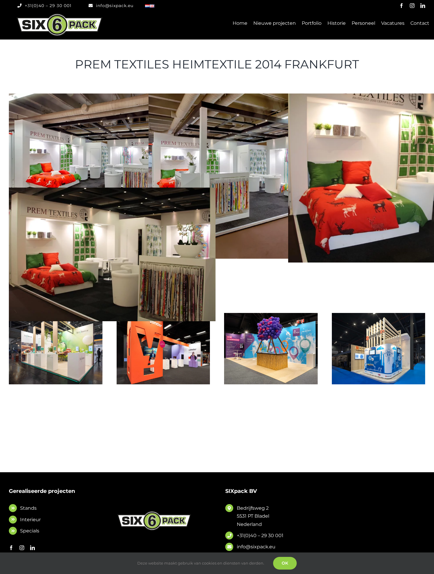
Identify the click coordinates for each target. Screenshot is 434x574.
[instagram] (412, 5)
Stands (28, 508)
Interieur (30, 519)
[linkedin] (422, 5)
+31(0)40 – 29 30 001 (260, 535)
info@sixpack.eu (256, 547)
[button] (13, 348)
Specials (29, 531)
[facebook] (401, 5)
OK (285, 563)
